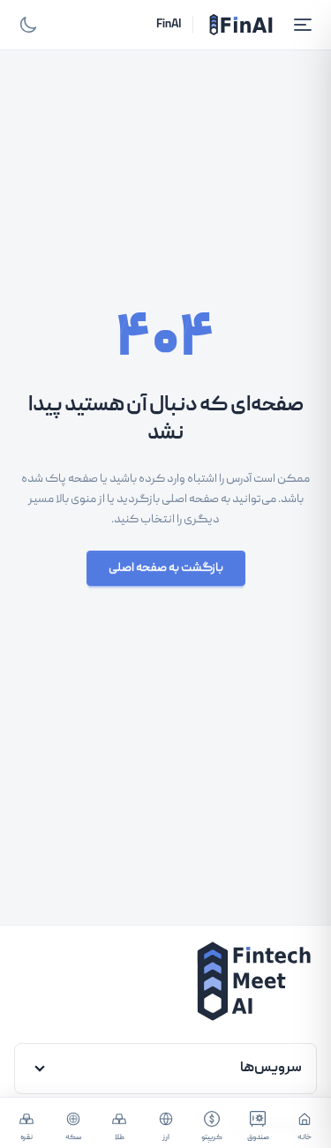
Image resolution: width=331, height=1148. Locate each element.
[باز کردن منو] (303, 25)
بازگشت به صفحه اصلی (166, 568)
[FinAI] (241, 24)
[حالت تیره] (28, 25)
